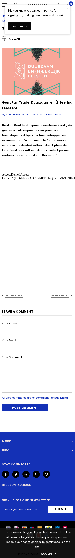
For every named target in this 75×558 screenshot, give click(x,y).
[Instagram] (26, 474)
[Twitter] (15, 474)
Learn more (19, 26)
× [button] (67, 8)
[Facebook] (5, 474)
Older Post (14, 295)
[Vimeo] (46, 474)
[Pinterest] (36, 474)
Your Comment (12, 357)
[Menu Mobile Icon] (4, 5)
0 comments (52, 114)
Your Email (9, 340)
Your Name (9, 323)
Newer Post (60, 295)
